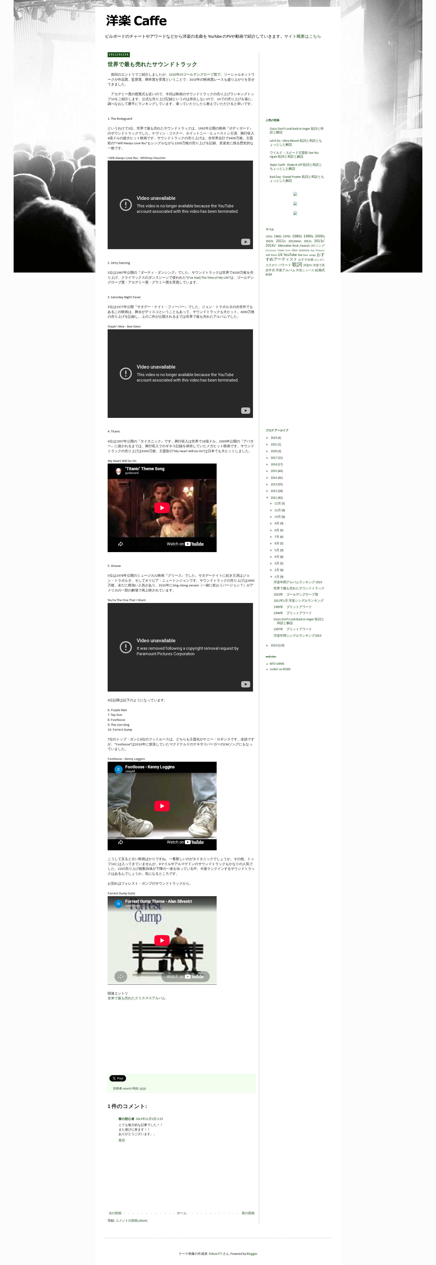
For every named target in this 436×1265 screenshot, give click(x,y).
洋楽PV (307, 265)
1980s (297, 236)
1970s (287, 236)
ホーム (181, 1213)
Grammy (304, 250)
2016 (274, 464)
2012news (295, 241)
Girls (287, 250)
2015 (274, 471)
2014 (274, 478)
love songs (309, 255)
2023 (274, 438)
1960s (278, 236)
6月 (277, 543)
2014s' (271, 246)
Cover (280, 250)
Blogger (252, 1254)
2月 (277, 570)
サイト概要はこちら (302, 37)
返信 (122, 1140)
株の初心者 (126, 1119)
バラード (284, 265)
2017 (274, 458)
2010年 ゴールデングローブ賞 (296, 594)
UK (280, 255)
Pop (312, 250)
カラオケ (272, 265)
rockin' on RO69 (280, 669)
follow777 (215, 1254)
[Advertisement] (142, 1039)
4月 (277, 557)
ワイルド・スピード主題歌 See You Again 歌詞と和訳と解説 (294, 155)
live (300, 255)
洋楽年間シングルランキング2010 (297, 635)
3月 (277, 563)
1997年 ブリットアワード (293, 629)
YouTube (290, 255)
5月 (277, 550)
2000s (320, 236)
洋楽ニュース (305, 270)
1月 (277, 577)
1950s (269, 236)
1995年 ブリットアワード (293, 607)
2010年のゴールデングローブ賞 (193, 75)
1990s (308, 236)
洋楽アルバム (285, 270)
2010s (269, 241)
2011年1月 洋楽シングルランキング (299, 601)
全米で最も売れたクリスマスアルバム (137, 998)
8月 (277, 530)
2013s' (319, 241)
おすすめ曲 (306, 259)
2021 (274, 444)
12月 (278, 503)
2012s (308, 241)
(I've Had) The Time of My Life (208, 278)
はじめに (320, 260)
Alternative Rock (288, 246)
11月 (278, 510)
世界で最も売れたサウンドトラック (299, 588)
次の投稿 (115, 1213)
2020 (274, 451)
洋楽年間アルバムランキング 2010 (298, 582)
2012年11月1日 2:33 (149, 1119)
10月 (278, 517)
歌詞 (297, 265)
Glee (294, 250)
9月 (277, 523)
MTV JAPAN (277, 664)
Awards (305, 246)
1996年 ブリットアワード (293, 613)
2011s (281, 241)
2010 (274, 645)
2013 (274, 484)
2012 (274, 491)
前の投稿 (248, 1213)
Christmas (271, 250)
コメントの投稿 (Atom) (131, 1221)
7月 (277, 537)
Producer (320, 250)
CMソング (318, 246)
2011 (274, 498)
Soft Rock (271, 255)
